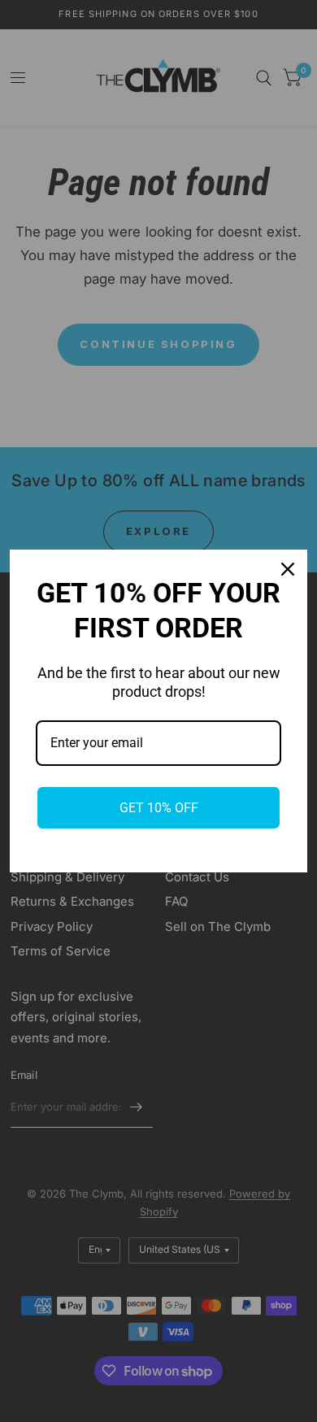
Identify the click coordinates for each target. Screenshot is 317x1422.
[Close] (287, 569)
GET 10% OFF (158, 807)
